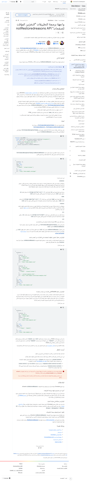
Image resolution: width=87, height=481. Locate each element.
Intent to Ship (58, 442)
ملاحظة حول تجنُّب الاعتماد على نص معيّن (42, 80)
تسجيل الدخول (4, 1)
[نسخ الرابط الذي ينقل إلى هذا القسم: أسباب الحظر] (55, 350)
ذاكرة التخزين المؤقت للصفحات (31, 92)
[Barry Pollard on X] (44, 44)
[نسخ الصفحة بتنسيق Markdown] (58, 33)
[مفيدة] (18, 20)
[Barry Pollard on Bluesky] (39, 44)
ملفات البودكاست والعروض (40, 472)
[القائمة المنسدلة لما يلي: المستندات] (60, 1)
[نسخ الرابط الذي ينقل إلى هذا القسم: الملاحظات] (56, 382)
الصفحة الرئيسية (61, 20)
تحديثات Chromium (41, 466)
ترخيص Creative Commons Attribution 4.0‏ (46, 453)
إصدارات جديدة (73, 8)
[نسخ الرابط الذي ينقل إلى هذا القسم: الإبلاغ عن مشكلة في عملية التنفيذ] (46, 401)
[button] (79, 60)
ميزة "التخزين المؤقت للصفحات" (55, 430)
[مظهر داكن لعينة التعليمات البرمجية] (61, 136)
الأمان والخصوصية (51, 345)
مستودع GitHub (22, 395)
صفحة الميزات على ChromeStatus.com (53, 437)
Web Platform (75, 6)
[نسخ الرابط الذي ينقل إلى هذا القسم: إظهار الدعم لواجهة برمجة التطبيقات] (45, 412)
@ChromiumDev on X (17, 466)
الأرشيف (43, 470)
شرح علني (60, 432)
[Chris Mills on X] (58, 44)
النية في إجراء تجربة (57, 439)
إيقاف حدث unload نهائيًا (41, 361)
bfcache (36, 50)
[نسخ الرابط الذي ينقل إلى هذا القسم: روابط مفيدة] (55, 426)
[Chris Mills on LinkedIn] (54, 44)
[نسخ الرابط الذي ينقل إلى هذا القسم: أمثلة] (60, 121)
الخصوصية (62, 478)
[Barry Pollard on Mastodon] (40, 44)
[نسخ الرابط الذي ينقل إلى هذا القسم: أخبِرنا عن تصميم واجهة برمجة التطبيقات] (42, 390)
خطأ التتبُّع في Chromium (56, 434)
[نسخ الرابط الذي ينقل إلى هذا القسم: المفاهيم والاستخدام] (51, 89)
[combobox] (30, 1)
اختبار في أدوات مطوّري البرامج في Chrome (45, 103)
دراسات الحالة (55, 1)
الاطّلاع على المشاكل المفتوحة (62, 468)
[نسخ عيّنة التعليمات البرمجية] (63, 136)
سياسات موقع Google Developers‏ (47, 455)
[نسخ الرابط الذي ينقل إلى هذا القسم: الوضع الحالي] (55, 58)
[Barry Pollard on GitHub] (42, 44)
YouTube (20, 468)
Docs (83, 6)
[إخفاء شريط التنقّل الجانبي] (70, 478)
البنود (66, 478)
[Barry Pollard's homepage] (37, 44)
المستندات (64, 1)
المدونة (49, 1)
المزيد (45, 1)
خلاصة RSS (20, 472)
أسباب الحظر (25, 208)
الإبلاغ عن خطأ (64, 466)
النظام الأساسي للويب (81, 8)
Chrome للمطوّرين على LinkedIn (16, 470)
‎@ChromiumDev (50, 420)
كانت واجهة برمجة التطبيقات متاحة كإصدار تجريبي (36, 69)
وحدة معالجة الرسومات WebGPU (61, 8)
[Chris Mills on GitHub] (56, 44)
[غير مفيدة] (16, 20)
